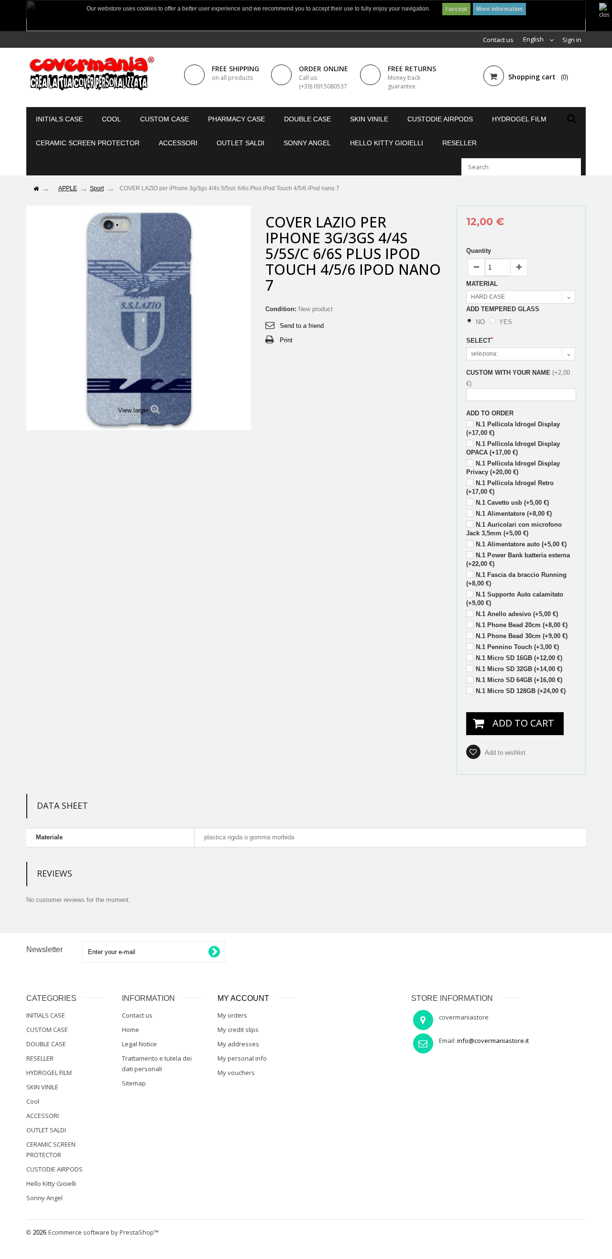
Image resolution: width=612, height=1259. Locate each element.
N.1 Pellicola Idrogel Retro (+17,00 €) (510, 487)
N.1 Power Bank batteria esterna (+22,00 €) (518, 559)
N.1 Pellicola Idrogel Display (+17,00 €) (513, 428)
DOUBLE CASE (307, 119)
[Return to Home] (36, 189)
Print (286, 340)
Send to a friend (302, 325)
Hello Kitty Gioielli (386, 143)
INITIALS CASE (59, 119)
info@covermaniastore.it (493, 1040)
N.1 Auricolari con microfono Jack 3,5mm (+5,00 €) (514, 529)
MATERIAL (483, 283)
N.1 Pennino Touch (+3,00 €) (517, 647)
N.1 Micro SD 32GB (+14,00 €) (519, 669)
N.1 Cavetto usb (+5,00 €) (512, 502)
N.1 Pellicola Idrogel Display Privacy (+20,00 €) (513, 468)
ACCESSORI (178, 143)
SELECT (479, 340)
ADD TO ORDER (490, 413)
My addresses (238, 1044)
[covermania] (90, 74)
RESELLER (459, 143)
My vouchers (236, 1072)
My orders (232, 1015)
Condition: (280, 309)
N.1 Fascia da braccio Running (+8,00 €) (516, 579)
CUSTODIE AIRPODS (440, 119)
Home (130, 1029)
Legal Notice (139, 1044)
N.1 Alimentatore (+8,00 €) (514, 513)
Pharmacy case (236, 119)
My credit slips (238, 1029)
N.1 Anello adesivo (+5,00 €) (517, 614)
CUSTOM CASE (164, 119)
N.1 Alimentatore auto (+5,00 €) (521, 544)
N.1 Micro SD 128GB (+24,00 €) (521, 691)
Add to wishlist (504, 752)
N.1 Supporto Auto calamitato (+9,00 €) (514, 599)
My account (243, 998)
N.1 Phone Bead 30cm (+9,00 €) (522, 636)
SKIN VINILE (369, 119)
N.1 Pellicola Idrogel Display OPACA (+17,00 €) (513, 448)
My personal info (242, 1058)
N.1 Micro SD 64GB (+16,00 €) (519, 680)
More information (499, 9)
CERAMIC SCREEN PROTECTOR (88, 143)
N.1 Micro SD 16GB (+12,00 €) (519, 658)
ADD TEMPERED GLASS (503, 309)
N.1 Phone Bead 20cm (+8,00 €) (522, 625)
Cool (111, 119)
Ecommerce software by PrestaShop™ (103, 1232)
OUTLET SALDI (240, 143)
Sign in (571, 39)
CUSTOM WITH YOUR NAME (508, 372)
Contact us (498, 39)
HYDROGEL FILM (519, 119)
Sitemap (134, 1083)
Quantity (478, 250)
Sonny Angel (307, 143)
